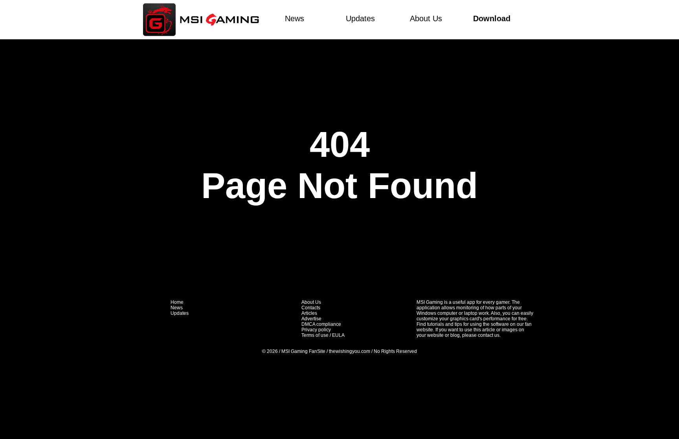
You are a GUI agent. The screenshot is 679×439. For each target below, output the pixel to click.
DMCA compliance (321, 324)
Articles (309, 313)
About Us (426, 18)
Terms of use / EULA (323, 335)
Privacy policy (316, 329)
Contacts (310, 307)
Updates (360, 18)
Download (491, 18)
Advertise (311, 318)
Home (177, 302)
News (294, 18)
